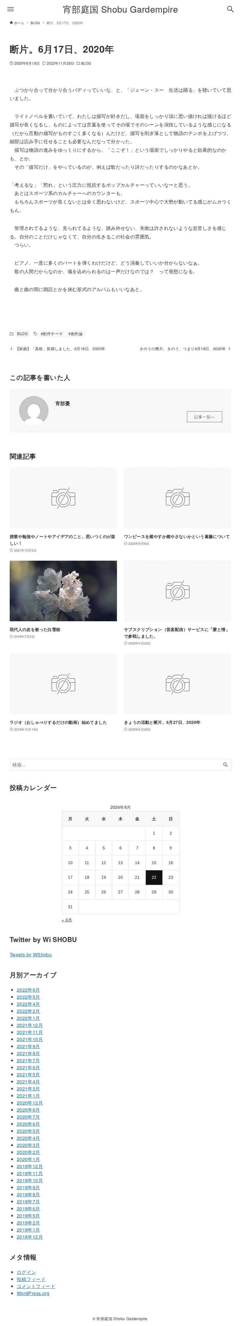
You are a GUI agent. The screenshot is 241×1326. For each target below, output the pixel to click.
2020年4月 (28, 1138)
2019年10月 (30, 1180)
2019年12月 (30, 1166)
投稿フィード (31, 1279)
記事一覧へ (204, 417)
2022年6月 (28, 989)
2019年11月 (30, 1173)
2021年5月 (28, 1074)
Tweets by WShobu (31, 954)
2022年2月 (28, 1011)
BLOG (86, 63)
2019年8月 (28, 1194)
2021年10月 (30, 1039)
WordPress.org (33, 1293)
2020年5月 (28, 1131)
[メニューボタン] (10, 9)
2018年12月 (30, 1236)
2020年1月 (28, 1159)
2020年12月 (30, 1102)
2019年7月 (28, 1201)
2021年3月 (28, 1088)
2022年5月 (28, 996)
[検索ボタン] (230, 9)
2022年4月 (28, 1004)
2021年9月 (28, 1046)
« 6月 (67, 920)
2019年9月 (28, 1187)
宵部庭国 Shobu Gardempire (120, 9)
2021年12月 (30, 1025)
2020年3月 (28, 1145)
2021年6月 (28, 1067)
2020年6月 (28, 1123)
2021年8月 (28, 1053)
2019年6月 (28, 1208)
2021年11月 (30, 1032)
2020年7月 (28, 1116)
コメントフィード (36, 1286)
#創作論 (75, 333)
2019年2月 (28, 1222)
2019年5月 (28, 1215)
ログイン (26, 1272)
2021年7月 (28, 1060)
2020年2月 (28, 1152)
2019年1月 (28, 1229)
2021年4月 (28, 1081)
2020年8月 (28, 1109)
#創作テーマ (52, 333)
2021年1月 (28, 1095)
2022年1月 (28, 1018)
